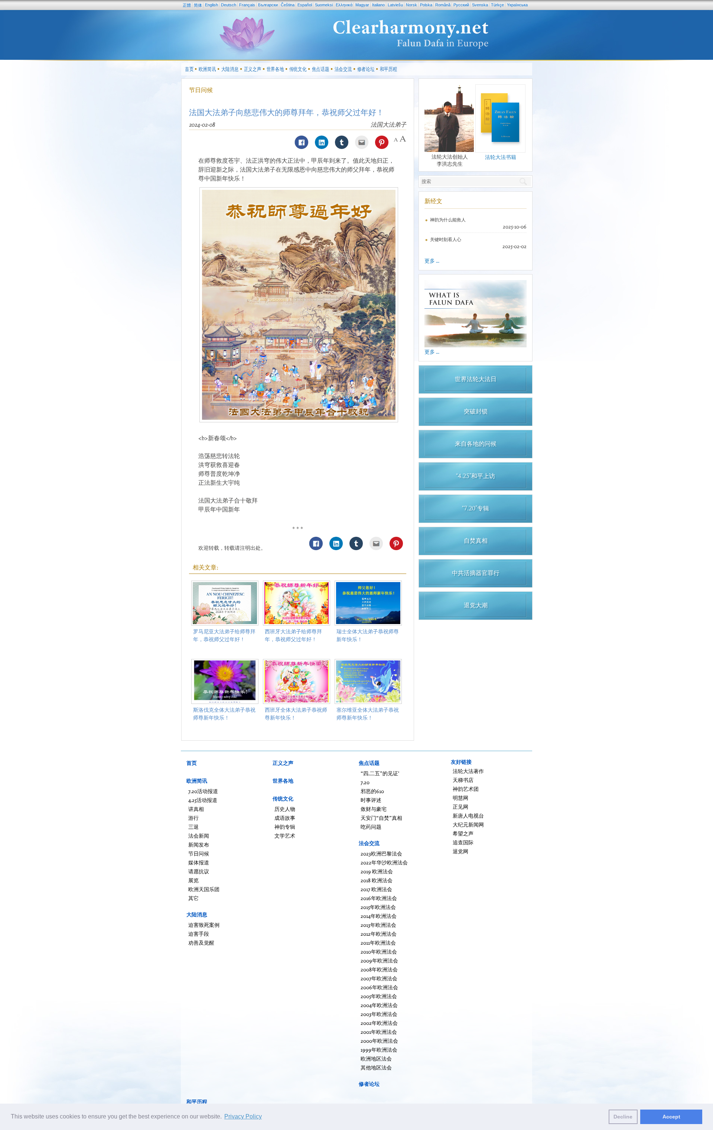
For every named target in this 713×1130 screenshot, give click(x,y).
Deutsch (228, 5)
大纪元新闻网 (468, 824)
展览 (193, 880)
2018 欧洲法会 (377, 880)
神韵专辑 (284, 827)
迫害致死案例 (203, 925)
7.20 (365, 782)
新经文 (433, 201)
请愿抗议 (198, 871)
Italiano (378, 5)
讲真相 (196, 809)
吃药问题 (371, 827)
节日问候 (201, 90)
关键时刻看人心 (445, 239)
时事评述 (371, 800)
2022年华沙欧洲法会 (384, 862)
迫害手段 (198, 934)
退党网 (460, 851)
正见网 (460, 806)
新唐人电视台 (468, 815)
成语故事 (284, 818)
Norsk (411, 5)
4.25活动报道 (202, 800)
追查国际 (463, 842)
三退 (193, 827)
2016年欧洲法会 (379, 898)
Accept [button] (671, 1117)
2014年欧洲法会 (379, 916)
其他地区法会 (376, 1067)
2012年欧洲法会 (379, 934)
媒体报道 (198, 862)
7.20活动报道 (203, 791)
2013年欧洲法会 (378, 925)
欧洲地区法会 (376, 1058)
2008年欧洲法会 (379, 969)
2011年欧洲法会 (378, 942)
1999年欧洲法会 (379, 1049)
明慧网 (460, 798)
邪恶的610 (372, 791)
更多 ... (431, 260)
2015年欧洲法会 (378, 907)
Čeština (287, 5)
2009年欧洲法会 (379, 960)
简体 (198, 5)
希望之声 (463, 833)
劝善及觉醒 (201, 942)
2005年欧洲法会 (379, 996)
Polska (426, 5)
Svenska (480, 5)
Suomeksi (324, 5)
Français (247, 5)
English (211, 5)
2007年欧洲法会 (379, 978)
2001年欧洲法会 (379, 1032)
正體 (187, 5)
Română (442, 5)
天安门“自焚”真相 (381, 818)
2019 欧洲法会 (377, 871)
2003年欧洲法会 (379, 1014)
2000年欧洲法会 (379, 1041)
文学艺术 (284, 835)
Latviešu (395, 5)
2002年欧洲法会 (379, 1023)
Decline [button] (622, 1117)
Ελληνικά (344, 5)
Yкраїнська (517, 5)
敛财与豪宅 (374, 809)
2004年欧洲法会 (379, 1005)
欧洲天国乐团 (203, 889)
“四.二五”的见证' (380, 773)
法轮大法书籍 (500, 157)
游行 (193, 818)
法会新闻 (198, 835)
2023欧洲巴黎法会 (381, 853)
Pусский (461, 5)
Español (304, 5)
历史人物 (284, 809)
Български (268, 5)
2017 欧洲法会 (376, 889)
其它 (193, 898)
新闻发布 (198, 844)
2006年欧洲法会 (379, 987)
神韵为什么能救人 (448, 220)
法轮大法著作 (468, 771)
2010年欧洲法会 (379, 951)
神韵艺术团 (466, 789)
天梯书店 (463, 780)
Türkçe (497, 5)
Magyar (362, 5)
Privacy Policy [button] (243, 1116)
